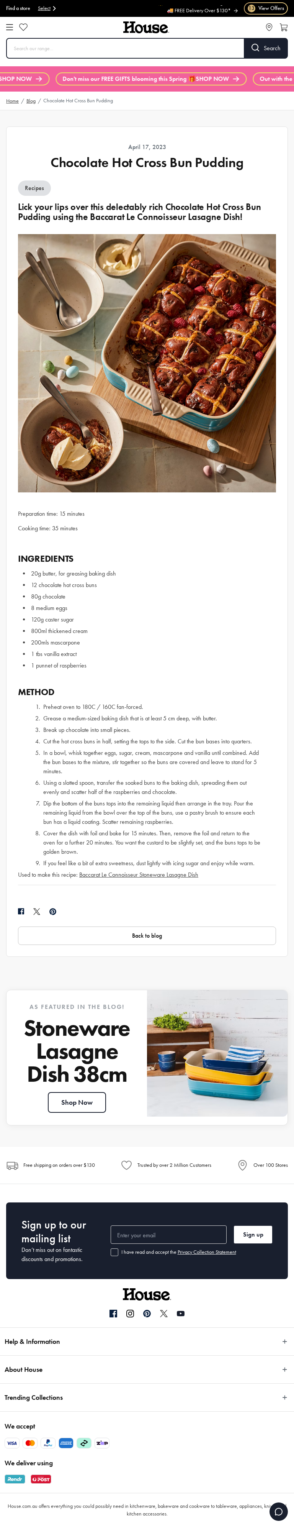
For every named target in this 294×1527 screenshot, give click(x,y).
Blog (31, 101)
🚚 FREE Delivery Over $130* (199, 9)
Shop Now (77, 1102)
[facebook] (21, 911)
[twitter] (36, 911)
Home (12, 101)
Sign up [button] (253, 1234)
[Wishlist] (23, 27)
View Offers (266, 8)
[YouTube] (181, 1313)
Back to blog (147, 935)
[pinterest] (52, 911)
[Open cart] (283, 27)
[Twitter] (164, 1313)
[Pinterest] (147, 1313)
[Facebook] (113, 1314)
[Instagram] (130, 1314)
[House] (146, 27)
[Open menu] (9, 27)
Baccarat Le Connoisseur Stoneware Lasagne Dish (138, 874)
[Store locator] (269, 27)
